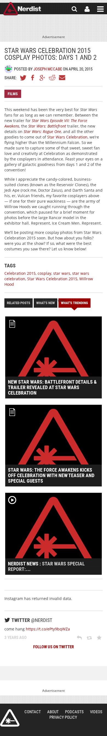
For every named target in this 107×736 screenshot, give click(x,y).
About (53, 711)
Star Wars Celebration (67, 137)
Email (61, 78)
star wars (61, 273)
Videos (96, 711)
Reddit (52, 78)
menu (100, 9)
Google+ (42, 78)
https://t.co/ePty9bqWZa (48, 629)
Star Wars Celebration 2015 (52, 278)
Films (13, 94)
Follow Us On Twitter (53, 646)
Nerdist (22, 9)
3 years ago (15, 637)
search (74, 9)
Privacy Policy (63, 717)
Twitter (23, 78)
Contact (32, 711)
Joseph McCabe (47, 69)
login (87, 9)
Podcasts (74, 711)
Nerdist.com (9, 718)
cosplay (44, 273)
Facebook (32, 78)
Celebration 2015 (20, 273)
